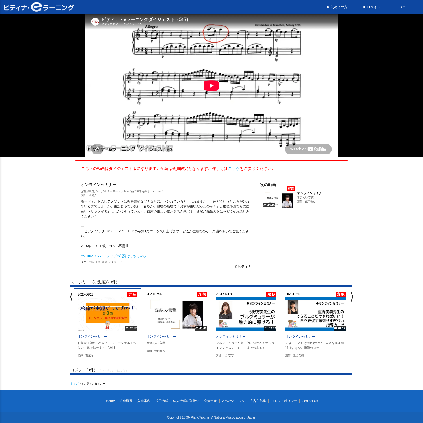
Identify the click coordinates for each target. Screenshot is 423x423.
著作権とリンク (233, 401)
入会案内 (143, 401)
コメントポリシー (284, 401)
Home (110, 401)
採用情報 (161, 401)
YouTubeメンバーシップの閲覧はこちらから (113, 256)
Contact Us (310, 401)
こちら (234, 168)
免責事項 (210, 401)
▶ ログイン (371, 7)
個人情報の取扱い (186, 401)
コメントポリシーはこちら (112, 370)
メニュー (406, 7)
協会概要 (126, 401)
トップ (74, 383)
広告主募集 (258, 401)
